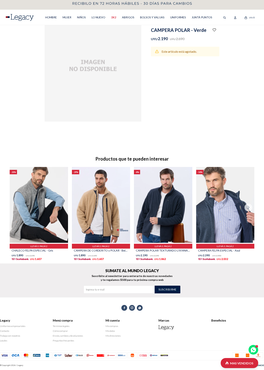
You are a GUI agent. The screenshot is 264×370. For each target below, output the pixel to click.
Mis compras (112, 326)
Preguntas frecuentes (63, 340)
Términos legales (61, 326)
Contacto (4, 330)
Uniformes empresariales (12, 326)
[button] (249, 215)
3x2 (113, 17)
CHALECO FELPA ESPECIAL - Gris (32, 250)
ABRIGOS (128, 17)
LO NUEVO (98, 17)
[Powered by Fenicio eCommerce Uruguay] (258, 365)
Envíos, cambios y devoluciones (68, 335)
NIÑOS (81, 17)
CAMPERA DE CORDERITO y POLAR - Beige (101, 250)
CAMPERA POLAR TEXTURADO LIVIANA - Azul (163, 250)
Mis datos (110, 330)
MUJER (67, 17)
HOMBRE (51, 17)
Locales (3, 340)
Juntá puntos (202, 17)
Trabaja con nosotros (10, 335)
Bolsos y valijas (152, 17)
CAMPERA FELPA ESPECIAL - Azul (219, 250)
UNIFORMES (178, 17)
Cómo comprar (60, 330)
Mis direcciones (113, 335)
